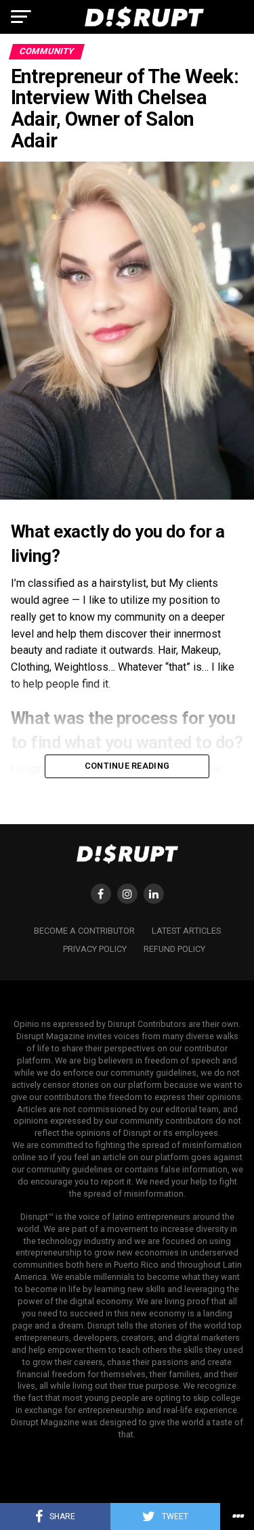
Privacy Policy (95, 949)
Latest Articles (186, 931)
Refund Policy (174, 949)
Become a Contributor (84, 931)
